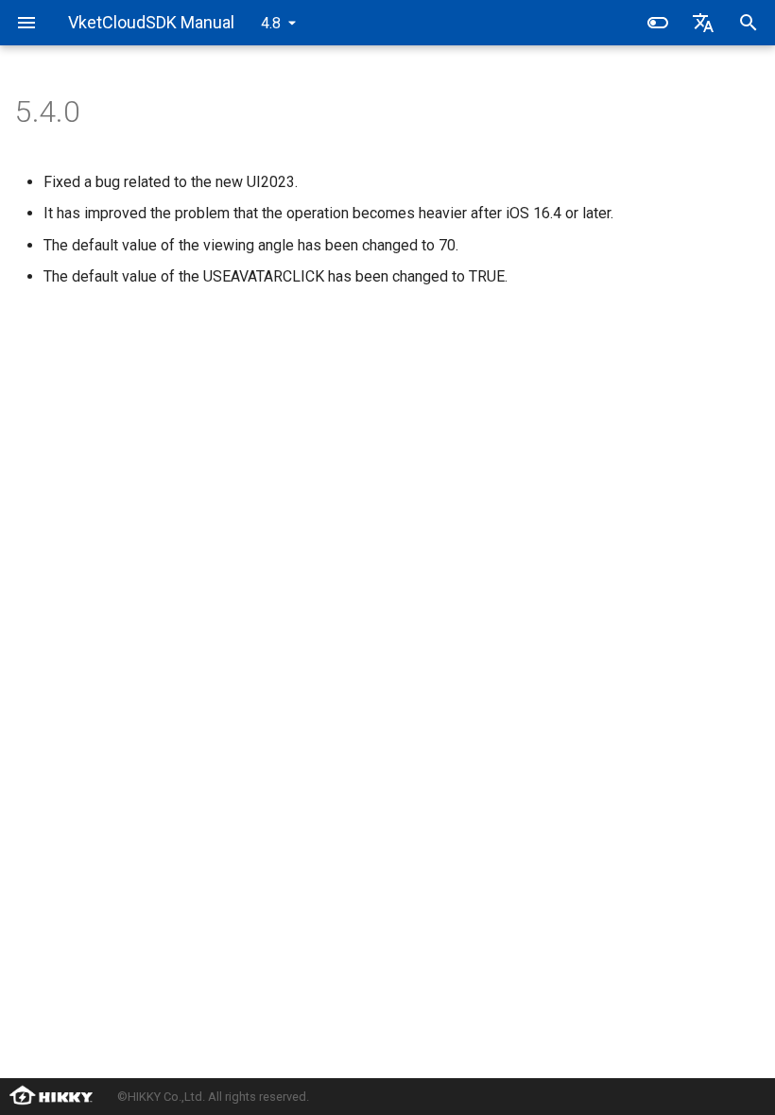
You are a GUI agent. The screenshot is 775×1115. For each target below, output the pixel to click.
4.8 (271, 23)
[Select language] (703, 23)
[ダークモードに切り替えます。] (658, 23)
